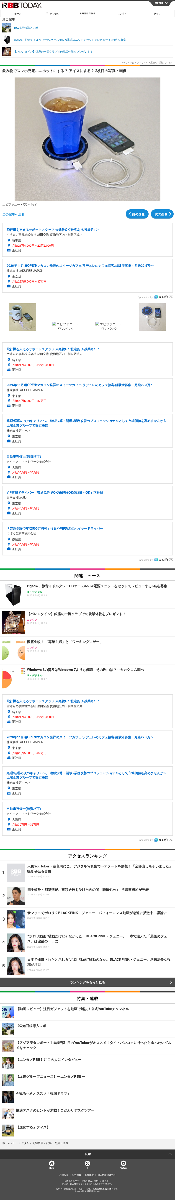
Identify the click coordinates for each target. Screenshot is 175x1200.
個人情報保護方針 (107, 1175)
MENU (159, 3)
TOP (87, 1154)
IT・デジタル (52, 13)
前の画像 (138, 214)
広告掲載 (76, 1175)
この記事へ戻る (13, 214)
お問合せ (63, 1175)
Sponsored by (145, 297)
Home (51, 1168)
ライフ (157, 13)
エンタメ (122, 13)
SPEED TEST (87, 13)
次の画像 (161, 214)
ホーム (17, 13)
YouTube (123, 1168)
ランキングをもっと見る (87, 982)
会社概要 (89, 1175)
